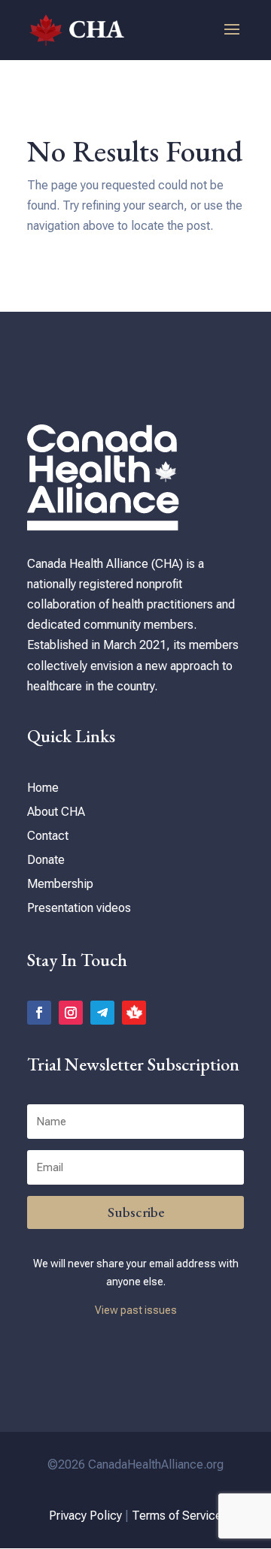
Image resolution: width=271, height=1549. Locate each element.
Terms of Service (177, 1515)
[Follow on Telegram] (102, 1013)
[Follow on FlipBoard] (134, 1013)
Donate (46, 860)
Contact (48, 836)
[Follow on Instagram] (71, 1013)
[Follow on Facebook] (39, 1013)
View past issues (136, 1310)
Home (43, 788)
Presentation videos (79, 908)
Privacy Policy (85, 1515)
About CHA (56, 812)
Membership (60, 884)
